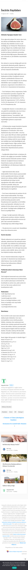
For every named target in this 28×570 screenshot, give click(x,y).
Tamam (14, 567)
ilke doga (9, 448)
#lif (15, 412)
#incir (10, 412)
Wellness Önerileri (6, 407)
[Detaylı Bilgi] (12, 370)
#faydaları (4, 412)
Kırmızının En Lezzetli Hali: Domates (14, 424)
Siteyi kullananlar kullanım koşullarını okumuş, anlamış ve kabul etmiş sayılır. (14, 522)
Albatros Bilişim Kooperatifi (15, 551)
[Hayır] (26, 565)
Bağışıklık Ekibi (7, 385)
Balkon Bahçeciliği (9, 486)
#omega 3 (20, 412)
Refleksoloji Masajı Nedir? (11, 444)
